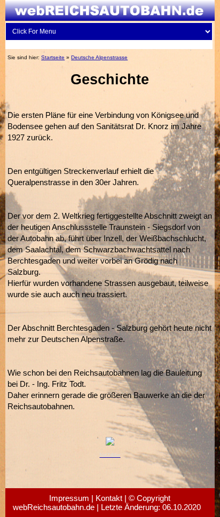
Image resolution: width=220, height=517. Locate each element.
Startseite (53, 57)
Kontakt (109, 498)
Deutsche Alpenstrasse (99, 57)
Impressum (69, 498)
